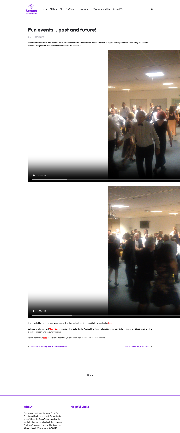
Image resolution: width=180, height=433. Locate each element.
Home (44, 9)
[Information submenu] (89, 8)
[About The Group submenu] (75, 8)
